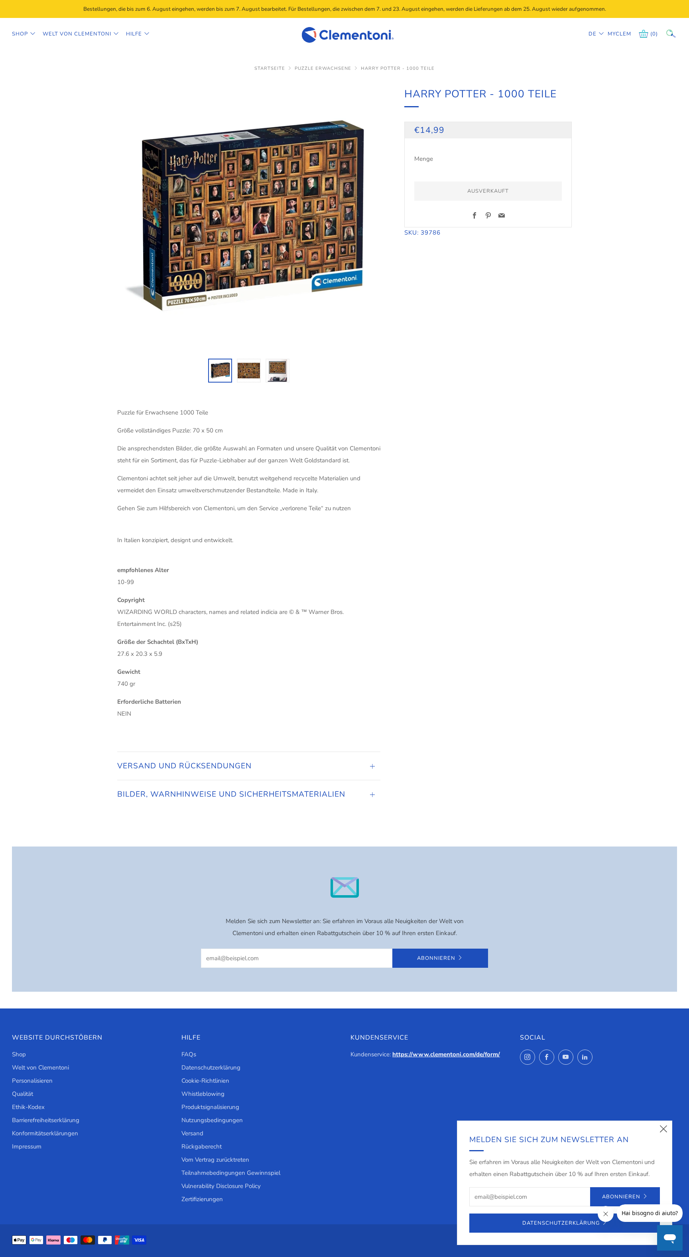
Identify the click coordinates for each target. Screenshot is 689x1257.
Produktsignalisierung (210, 1107)
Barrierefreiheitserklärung (45, 1120)
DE (592, 33)
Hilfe (134, 33)
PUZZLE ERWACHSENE (323, 68)
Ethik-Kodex (28, 1107)
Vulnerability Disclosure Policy (221, 1186)
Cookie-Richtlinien (205, 1081)
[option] (248, 217)
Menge (423, 159)
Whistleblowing (202, 1094)
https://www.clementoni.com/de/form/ (446, 1054)
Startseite (269, 68)
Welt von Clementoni (77, 33)
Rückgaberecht (201, 1146)
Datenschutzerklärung (210, 1068)
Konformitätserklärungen (45, 1133)
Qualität (22, 1094)
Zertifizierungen (202, 1199)
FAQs (188, 1054)
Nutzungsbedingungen (212, 1120)
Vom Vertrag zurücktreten (215, 1160)
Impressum (26, 1146)
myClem (614, 33)
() (654, 33)
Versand (192, 1133)
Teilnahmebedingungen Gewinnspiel (230, 1173)
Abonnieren (436, 958)
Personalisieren (32, 1081)
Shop (20, 33)
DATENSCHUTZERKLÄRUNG (561, 1223)
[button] (220, 371)
